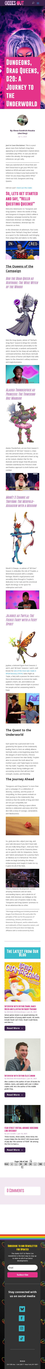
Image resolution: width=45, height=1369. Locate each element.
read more (13, 1028)
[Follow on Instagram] (22, 1328)
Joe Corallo (11, 1133)
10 (21, 1164)
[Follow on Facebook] (22, 1318)
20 (26, 1164)
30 (30, 1164)
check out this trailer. (24, 188)
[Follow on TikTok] (22, 1338)
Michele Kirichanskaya (16, 1012)
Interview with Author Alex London (19, 1076)
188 (40, 1164)
